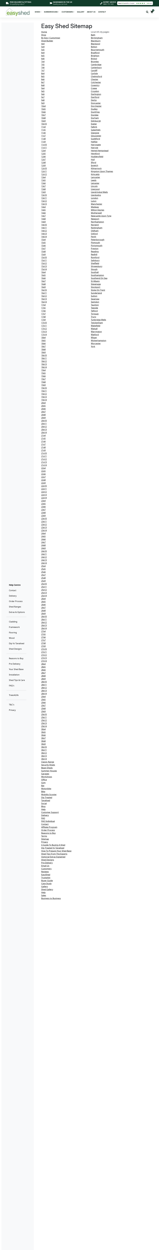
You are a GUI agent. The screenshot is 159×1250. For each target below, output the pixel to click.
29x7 (43, 705)
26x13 (44, 625)
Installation (14, 674)
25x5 (43, 569)
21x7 (43, 444)
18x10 (44, 355)
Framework (14, 627)
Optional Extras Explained (53, 856)
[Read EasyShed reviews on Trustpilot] (135, 3)
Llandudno (96, 195)
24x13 (44, 560)
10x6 (43, 112)
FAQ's (11, 685)
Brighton (95, 55)
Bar (42, 785)
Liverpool (95, 189)
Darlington (96, 94)
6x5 (42, 55)
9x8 (42, 100)
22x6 (43, 474)
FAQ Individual (48, 821)
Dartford (95, 97)
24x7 (43, 542)
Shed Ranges (15, 606)
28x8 (43, 675)
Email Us (45, 865)
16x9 (43, 287)
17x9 (43, 319)
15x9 (43, 254)
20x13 (44, 429)
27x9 (43, 646)
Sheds (37, 12)
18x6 (43, 343)
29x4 (43, 696)
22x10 (44, 486)
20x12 (44, 426)
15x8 (43, 251)
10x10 (44, 124)
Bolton (94, 46)
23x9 (43, 515)
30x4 (43, 729)
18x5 (43, 340)
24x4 (43, 533)
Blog (43, 806)
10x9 (43, 121)
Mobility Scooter (49, 794)
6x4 (42, 52)
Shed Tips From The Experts (54, 853)
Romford (95, 257)
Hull (93, 159)
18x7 (43, 346)
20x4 (43, 402)
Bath (93, 35)
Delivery (13, 595)
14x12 (44, 230)
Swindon (95, 302)
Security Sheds (48, 764)
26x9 (43, 613)
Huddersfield (97, 156)
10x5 (43, 109)
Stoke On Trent (98, 290)
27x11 (44, 652)
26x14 (44, 628)
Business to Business (51, 898)
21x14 (44, 465)
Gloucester (96, 135)
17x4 (43, 305)
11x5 (43, 129)
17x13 (44, 331)
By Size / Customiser (50, 37)
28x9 (43, 678)
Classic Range (47, 762)
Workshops (46, 776)
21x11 (44, 456)
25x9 (43, 581)
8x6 (42, 79)
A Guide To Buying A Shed (53, 845)
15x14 (44, 269)
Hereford (95, 153)
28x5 (43, 667)
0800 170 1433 (108, 4)
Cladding (13, 621)
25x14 (44, 595)
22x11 (44, 489)
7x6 (42, 67)
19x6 (43, 376)
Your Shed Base (16, 669)
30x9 (43, 744)
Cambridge (96, 64)
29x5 (43, 699)
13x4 (43, 177)
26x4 (43, 598)
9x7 (42, 97)
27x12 (44, 655)
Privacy (12, 710)
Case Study (46, 883)
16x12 (44, 296)
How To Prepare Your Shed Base (56, 851)
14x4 (43, 207)
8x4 (42, 73)
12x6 (43, 156)
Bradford (95, 52)
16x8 (43, 284)
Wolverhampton (98, 340)
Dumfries (95, 112)
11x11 (44, 147)
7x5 (42, 64)
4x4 (42, 43)
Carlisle (94, 73)
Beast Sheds (47, 767)
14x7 (43, 216)
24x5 (43, 536)
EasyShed (45, 874)
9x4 (42, 88)
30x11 (44, 750)
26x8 (43, 610)
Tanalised (45, 800)
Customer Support (50, 812)
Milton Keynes (97, 210)
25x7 (43, 575)
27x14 (44, 661)
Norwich (95, 224)
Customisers (67, 12)
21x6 (43, 441)
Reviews (45, 871)
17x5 (43, 308)
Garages (45, 773)
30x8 (43, 741)
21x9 (43, 450)
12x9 (43, 165)
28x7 (43, 672)
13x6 (43, 183)
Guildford (95, 138)
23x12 (44, 524)
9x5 (42, 91)
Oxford (94, 233)
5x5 (42, 49)
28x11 (44, 684)
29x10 (44, 714)
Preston (94, 248)
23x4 (43, 500)
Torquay (95, 313)
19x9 (43, 385)
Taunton (95, 305)
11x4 (43, 126)
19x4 (43, 370)
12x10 (44, 168)
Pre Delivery (14, 663)
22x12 (44, 491)
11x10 (44, 144)
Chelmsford (96, 76)
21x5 (43, 438)
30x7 (43, 738)
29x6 (43, 702)
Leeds (93, 180)
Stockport (95, 287)
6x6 (42, 58)
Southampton (97, 275)
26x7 (43, 607)
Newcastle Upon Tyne (101, 216)
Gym (43, 782)
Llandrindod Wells (99, 192)
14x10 (44, 224)
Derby (94, 100)
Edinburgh (96, 121)
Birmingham (97, 37)
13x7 (43, 186)
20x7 (43, 411)
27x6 (43, 637)
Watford (95, 334)
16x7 (43, 281)
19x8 (43, 382)
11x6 (43, 132)
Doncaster (96, 103)
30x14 (44, 759)
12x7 (43, 159)
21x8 (43, 447)
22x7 (43, 477)
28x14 (44, 693)
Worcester (96, 343)
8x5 (42, 76)
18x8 (43, 349)
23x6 (43, 506)
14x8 (43, 218)
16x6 (43, 278)
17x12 (44, 328)
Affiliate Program (49, 827)
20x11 (44, 423)
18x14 (44, 367)
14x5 (43, 210)
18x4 (43, 337)
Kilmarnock (96, 168)
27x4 (43, 631)
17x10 (44, 322)
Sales (43, 895)
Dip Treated (46, 797)
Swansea (95, 299)
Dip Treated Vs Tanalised (52, 848)
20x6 (43, 408)
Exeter (94, 124)
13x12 (44, 201)
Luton (93, 201)
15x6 (43, 245)
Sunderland (96, 293)
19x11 (44, 391)
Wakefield (95, 325)
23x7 (43, 509)
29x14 (44, 726)
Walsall (94, 328)
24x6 (43, 539)
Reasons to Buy (16, 658)
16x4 (43, 272)
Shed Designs (15, 649)
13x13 (44, 204)
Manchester (96, 204)
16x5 (43, 275)
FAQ (43, 818)
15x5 (43, 242)
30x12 (44, 753)
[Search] (147, 12)
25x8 (43, 578)
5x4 (42, 46)
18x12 (44, 361)
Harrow (94, 147)
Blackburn (95, 40)
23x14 (44, 530)
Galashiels (95, 129)
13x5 (43, 180)
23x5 (43, 503)
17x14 (44, 334)
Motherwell (96, 213)
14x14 (44, 236)
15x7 (43, 248)
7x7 (42, 70)
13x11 (44, 198)
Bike (43, 791)
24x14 (44, 563)
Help (43, 809)
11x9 (43, 141)
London (94, 198)
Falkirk (94, 126)
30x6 (43, 735)
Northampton (97, 221)
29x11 (44, 717)
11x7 (43, 135)
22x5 (43, 471)
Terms (44, 836)
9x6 (42, 94)
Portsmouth (96, 245)
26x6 (43, 604)
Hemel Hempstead (99, 150)
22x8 (43, 480)
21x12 (44, 459)
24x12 (44, 557)
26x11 (44, 619)
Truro (93, 316)
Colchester (96, 82)
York (93, 346)
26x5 (43, 601)
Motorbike (46, 788)
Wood (12, 638)
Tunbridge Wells (98, 319)
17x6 (43, 310)
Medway (95, 207)
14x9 (43, 221)
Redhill (94, 254)
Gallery (80, 12)
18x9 (43, 352)
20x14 (44, 432)
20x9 (43, 417)
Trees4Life (14, 695)
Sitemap (45, 839)
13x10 (44, 195)
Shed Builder (47, 40)
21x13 (44, 462)
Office (44, 779)
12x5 (43, 153)
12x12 (44, 174)
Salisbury (95, 260)
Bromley (95, 61)
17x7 (43, 313)
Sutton (94, 296)
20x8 (43, 414)
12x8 (43, 162)
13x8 (43, 189)
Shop (43, 35)
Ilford (93, 162)
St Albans (95, 281)
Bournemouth (97, 49)
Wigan (94, 337)
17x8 (43, 316)
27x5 (43, 634)
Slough (94, 269)
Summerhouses (51, 12)
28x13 (44, 690)
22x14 (44, 497)
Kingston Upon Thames (102, 171)
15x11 (44, 260)
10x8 (43, 118)
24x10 (44, 551)
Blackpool (95, 43)
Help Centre (14, 585)
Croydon (95, 91)
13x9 (43, 192)
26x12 (44, 622)
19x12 (44, 394)
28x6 (43, 670)
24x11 (44, 554)
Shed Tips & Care (17, 680)
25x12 (44, 589)
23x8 (43, 512)
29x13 (44, 723)
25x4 (43, 566)
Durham (95, 118)
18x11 (44, 358)
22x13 (44, 494)
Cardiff (94, 70)
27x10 (44, 649)
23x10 (44, 518)
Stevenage (96, 284)
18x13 (44, 364)
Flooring (13, 632)
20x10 (44, 420)
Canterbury (96, 67)
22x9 (43, 483)
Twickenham (97, 322)
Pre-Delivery (47, 862)
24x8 (43, 545)
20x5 (43, 405)
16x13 (44, 299)
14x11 (44, 227)
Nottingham (96, 227)
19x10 (44, 388)
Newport (95, 218)
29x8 (43, 708)
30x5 (43, 732)
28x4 (43, 664)
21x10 (44, 453)
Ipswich (94, 165)
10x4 (43, 106)
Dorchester (96, 106)
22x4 (43, 468)
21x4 (43, 435)
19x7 (43, 379)
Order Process (16, 601)
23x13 (44, 527)
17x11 (44, 325)
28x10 (44, 681)
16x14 (44, 302)
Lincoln (94, 186)
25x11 (44, 586)
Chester (94, 79)
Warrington (96, 331)
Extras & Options (17, 612)
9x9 (42, 103)
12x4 (43, 150)
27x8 (43, 643)
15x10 (44, 257)
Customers (46, 868)
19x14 (44, 399)
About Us (91, 12)
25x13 (44, 592)
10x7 (43, 115)
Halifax (94, 141)
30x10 (44, 747)
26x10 (44, 616)
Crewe (94, 88)
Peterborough (97, 239)
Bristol (94, 58)
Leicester (95, 183)
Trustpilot (45, 877)
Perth (93, 236)
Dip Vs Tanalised (16, 643)
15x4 (43, 239)
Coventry (95, 85)
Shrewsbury (96, 266)
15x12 (44, 263)
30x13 (44, 756)
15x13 (44, 266)
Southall (95, 272)
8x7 (42, 82)
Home (44, 32)
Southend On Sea (99, 278)
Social (44, 803)
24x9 (43, 548)
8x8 (42, 85)
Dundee (94, 115)
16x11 (44, 293)
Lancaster (95, 177)
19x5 (43, 373)
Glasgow (95, 132)
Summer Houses (49, 770)
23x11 (44, 521)
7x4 (42, 61)
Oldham (95, 230)
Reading (95, 251)
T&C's (11, 704)
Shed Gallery (47, 889)
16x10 (44, 290)
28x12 (44, 687)
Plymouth (95, 242)
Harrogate (96, 144)
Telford (94, 310)
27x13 (44, 658)
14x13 (44, 233)
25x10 (44, 583)
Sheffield (95, 263)
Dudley (94, 109)
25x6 (43, 572)
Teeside (94, 308)
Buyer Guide (47, 880)
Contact (102, 12)
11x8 (43, 138)
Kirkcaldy (95, 174)
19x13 (44, 397)
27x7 (43, 640)
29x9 (43, 711)
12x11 (44, 171)
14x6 (43, 213)
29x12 (44, 720)
